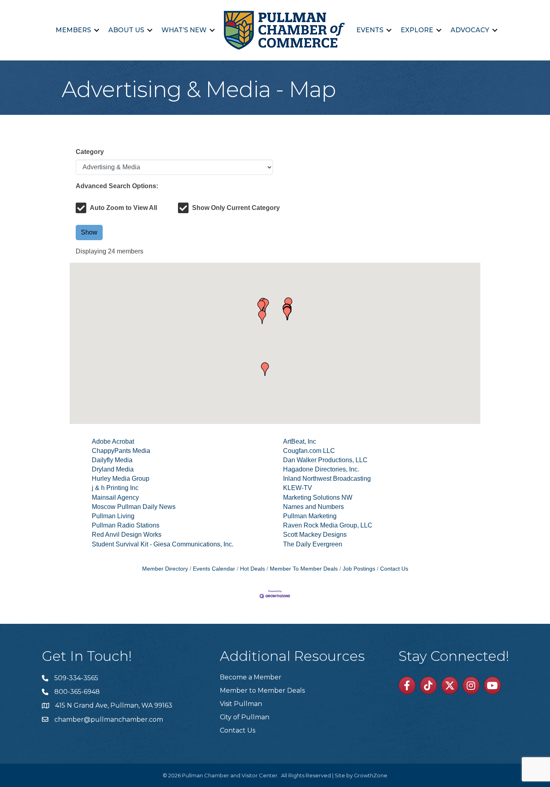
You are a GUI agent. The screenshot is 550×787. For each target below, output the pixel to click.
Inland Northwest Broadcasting (327, 478)
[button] (265, 369)
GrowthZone (370, 775)
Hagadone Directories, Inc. (321, 469)
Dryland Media (113, 469)
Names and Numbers (313, 506)
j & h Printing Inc (115, 487)
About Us (126, 30)
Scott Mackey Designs (315, 534)
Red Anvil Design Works (126, 534)
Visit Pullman (241, 704)
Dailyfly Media (112, 460)
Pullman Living (113, 516)
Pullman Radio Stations (125, 525)
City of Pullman (244, 717)
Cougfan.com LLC (309, 450)
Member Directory (165, 569)
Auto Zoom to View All (123, 207)
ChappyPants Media (121, 450)
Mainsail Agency (115, 497)
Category (90, 151)
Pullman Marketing (310, 516)
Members (73, 30)
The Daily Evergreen (312, 544)
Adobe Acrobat (113, 441)
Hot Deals (252, 569)
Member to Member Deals (262, 690)
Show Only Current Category (236, 207)
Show (89, 232)
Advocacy (470, 30)
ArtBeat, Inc (299, 441)
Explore (417, 30)
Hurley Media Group (120, 478)
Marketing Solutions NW (317, 497)
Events (369, 30)
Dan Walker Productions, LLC (325, 460)
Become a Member (250, 677)
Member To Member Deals (304, 569)
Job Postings (359, 569)
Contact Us (394, 569)
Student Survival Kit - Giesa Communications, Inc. (163, 544)
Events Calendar (214, 569)
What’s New (184, 30)
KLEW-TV (297, 487)
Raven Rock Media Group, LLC (327, 525)
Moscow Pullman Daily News (134, 506)
